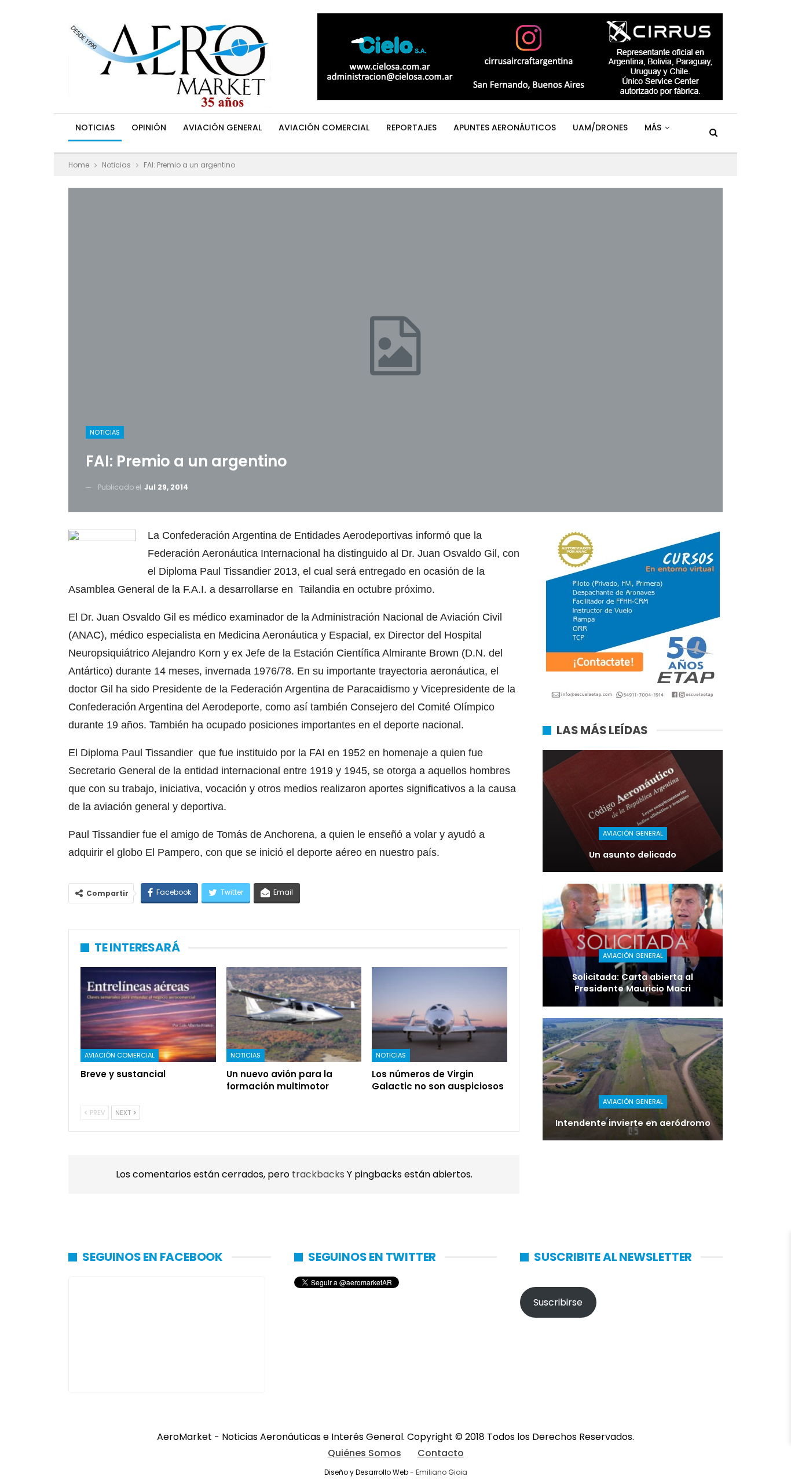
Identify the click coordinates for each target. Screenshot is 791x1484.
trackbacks (319, 1174)
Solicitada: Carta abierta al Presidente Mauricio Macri (632, 983)
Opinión (148, 127)
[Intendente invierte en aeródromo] (632, 1079)
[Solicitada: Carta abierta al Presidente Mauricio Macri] (632, 945)
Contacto (441, 1453)
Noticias (95, 127)
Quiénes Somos (364, 1453)
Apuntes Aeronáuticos (504, 127)
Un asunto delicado (632, 854)
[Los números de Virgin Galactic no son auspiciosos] (439, 1014)
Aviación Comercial (324, 127)
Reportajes (411, 127)
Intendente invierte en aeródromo (633, 1123)
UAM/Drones (600, 127)
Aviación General (222, 127)
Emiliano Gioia (441, 1472)
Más (652, 127)
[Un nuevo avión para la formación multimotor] (294, 1014)
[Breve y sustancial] (148, 1014)
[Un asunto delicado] (632, 811)
